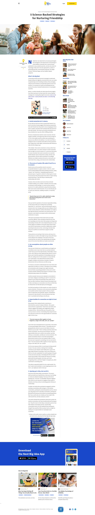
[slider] (54, 117)
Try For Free (71, 3)
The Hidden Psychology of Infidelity (65, 492)
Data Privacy (48, 509)
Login (64, 3)
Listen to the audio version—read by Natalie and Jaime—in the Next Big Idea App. (42, 96)
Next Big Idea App (21, 509)
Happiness (47, 21)
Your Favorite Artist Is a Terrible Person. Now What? (47, 492)
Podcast (28, 509)
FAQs (30, 509)
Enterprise (33, 509)
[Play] (29, 117)
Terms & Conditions (43, 509)
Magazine (39, 11)
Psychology (52, 21)
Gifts (25, 509)
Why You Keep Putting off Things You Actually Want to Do (27, 492)
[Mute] (52, 117)
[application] (42, 117)
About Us (37, 509)
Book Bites (42, 21)
